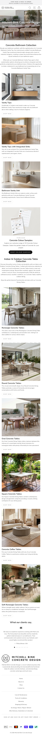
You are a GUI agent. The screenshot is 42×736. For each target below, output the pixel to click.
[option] (21, 2)
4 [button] (19, 647)
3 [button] (18, 647)
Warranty (21, 701)
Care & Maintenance (21, 695)
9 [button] (27, 647)
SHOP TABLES (11, 30)
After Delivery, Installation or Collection (21, 711)
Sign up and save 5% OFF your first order (21, 717)
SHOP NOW (7, 113)
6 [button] (22, 647)
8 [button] (26, 647)
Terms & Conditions (21, 698)
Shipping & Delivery (21, 704)
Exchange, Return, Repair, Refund (21, 708)
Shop (21, 685)
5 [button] (21, 647)
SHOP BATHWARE (29, 30)
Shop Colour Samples (20, 252)
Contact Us (21, 688)
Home (21, 678)
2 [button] (16, 647)
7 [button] (24, 647)
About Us (21, 682)
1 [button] (14, 647)
